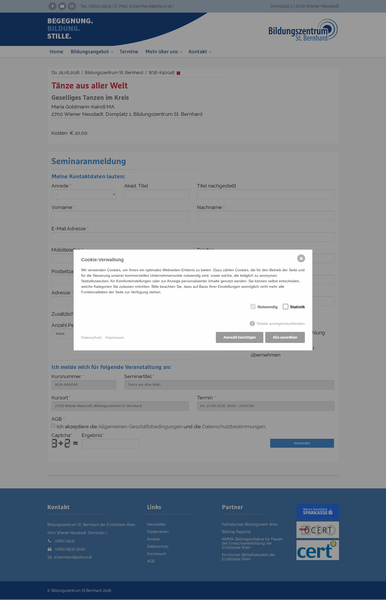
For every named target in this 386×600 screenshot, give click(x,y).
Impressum (115, 337)
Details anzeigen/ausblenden (281, 323)
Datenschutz (91, 337)
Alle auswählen (285, 337)
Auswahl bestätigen (239, 337)
